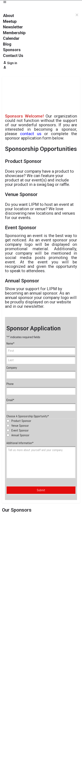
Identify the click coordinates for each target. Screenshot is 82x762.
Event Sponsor (20, 430)
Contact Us (13, 55)
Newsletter (13, 27)
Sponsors (12, 49)
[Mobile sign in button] (5, 68)
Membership (14, 32)
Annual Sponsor (20, 435)
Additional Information (20, 443)
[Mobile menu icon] (41, 2)
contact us (30, 133)
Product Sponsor (21, 421)
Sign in (12, 63)
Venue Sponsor (20, 425)
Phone (10, 384)
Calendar (11, 38)
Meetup (10, 21)
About (8, 15)
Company (11, 368)
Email (10, 400)
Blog (7, 44)
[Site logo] (15, 8)
